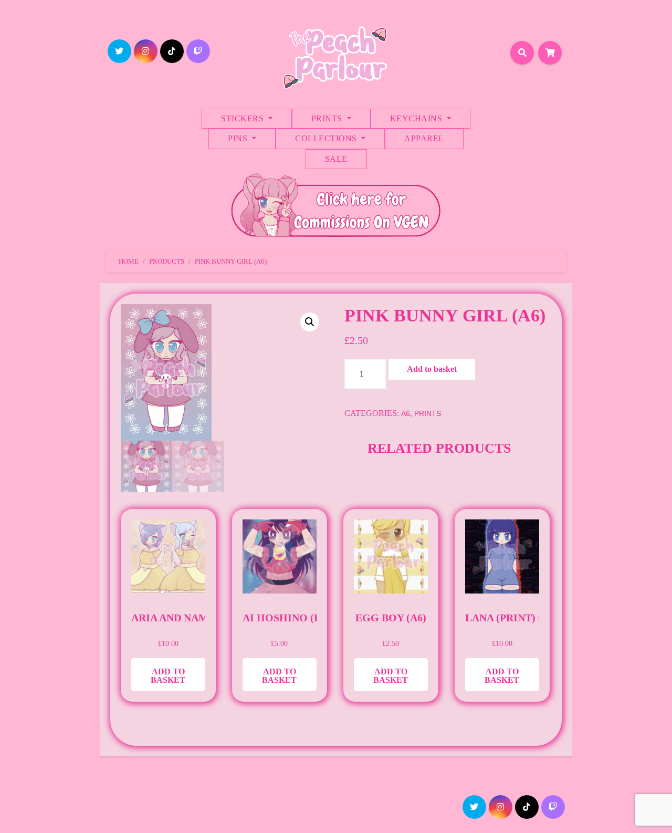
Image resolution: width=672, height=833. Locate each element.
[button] (309, 322)
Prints (328, 118)
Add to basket (432, 369)
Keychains (417, 118)
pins (239, 138)
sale (336, 158)
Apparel (424, 138)
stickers (243, 118)
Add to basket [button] (168, 675)
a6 (405, 413)
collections (327, 138)
